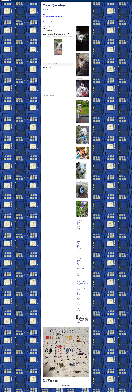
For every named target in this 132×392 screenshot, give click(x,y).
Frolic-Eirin (81, 315)
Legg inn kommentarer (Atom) (51, 95)
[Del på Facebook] (56, 63)
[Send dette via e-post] (53, 63)
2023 (77, 275)
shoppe (78, 250)
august (78, 279)
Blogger (69, 385)
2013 (77, 310)
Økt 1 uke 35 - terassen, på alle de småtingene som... (82, 282)
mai (78, 293)
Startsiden (58, 93)
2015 (77, 308)
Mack (77, 245)
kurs (77, 242)
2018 (77, 304)
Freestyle (78, 231)
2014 (77, 309)
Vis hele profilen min (79, 322)
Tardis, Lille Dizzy (54, 5)
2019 (77, 303)
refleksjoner (78, 249)
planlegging (78, 248)
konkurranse (78, 240)
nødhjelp (78, 247)
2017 (77, 305)
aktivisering (78, 222)
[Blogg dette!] (54, 63)
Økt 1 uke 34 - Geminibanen (81, 285)
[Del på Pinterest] (57, 63)
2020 (77, 302)
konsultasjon (78, 241)
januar (78, 298)
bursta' (77, 227)
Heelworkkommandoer (80, 238)
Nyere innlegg (46, 93)
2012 (77, 311)
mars (78, 295)
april (78, 294)
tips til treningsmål (79, 257)
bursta (77, 226)
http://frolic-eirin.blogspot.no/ (80, 268)
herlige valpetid (79, 239)
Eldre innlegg (70, 93)
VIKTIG (78, 264)
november (78, 276)
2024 (77, 274)
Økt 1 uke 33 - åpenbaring (81, 288)
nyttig (77, 246)
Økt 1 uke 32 (79, 289)
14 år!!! (77, 221)
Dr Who (78, 228)
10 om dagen (78, 220)
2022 (77, 299)
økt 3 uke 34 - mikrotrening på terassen (82, 283)
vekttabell (78, 260)
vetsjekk (78, 262)
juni (78, 292)
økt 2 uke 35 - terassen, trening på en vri (83, 280)
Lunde (77, 244)
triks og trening (79, 258)
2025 (77, 273)
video (77, 263)
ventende (78, 261)
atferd (77, 224)
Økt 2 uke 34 (79, 284)
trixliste (78, 259)
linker (77, 243)
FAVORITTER (78, 229)
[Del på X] (55, 63)
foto (77, 230)
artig (77, 223)
